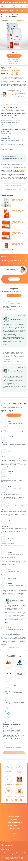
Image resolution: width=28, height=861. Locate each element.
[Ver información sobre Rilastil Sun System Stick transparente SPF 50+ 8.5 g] (6, 246)
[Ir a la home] (14, 836)
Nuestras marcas (11, 10)
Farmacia (3, 10)
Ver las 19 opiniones (14, 647)
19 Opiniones (15, 70)
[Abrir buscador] (5, 6)
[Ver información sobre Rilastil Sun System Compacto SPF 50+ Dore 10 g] (6, 224)
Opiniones (8, 796)
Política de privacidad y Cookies (14, 822)
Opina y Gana (14, 813)
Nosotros (14, 807)
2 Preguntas (5, 70)
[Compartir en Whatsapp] (12, 74)
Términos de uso (10, 747)
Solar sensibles (20, 20)
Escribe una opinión (14, 415)
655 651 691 (9, 849)
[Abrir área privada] (21, 6)
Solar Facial (11, 20)
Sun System (9, 167)
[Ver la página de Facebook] (7, 800)
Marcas (8, 771)
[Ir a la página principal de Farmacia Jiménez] (14, 6)
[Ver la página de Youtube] (21, 800)
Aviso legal (14, 819)
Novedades (8, 784)
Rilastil (18, 10)
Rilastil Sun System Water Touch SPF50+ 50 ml (18, 211)
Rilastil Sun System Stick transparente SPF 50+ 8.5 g (18, 244)
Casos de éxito (19, 784)
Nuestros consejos (19, 772)
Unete (14, 752)
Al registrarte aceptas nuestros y (14, 748)
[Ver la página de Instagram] (12, 800)
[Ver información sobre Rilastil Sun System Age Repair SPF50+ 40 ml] (6, 202)
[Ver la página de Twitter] (16, 800)
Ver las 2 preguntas (14, 394)
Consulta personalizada (14, 93)
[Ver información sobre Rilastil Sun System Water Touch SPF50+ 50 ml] (6, 213)
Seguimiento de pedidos (14, 816)
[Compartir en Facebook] (17, 74)
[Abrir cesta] (26, 6)
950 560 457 (12, 94)
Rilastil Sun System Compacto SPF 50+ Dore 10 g (19, 222)
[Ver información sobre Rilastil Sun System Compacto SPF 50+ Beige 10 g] (6, 235)
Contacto (14, 810)
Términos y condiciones (14, 825)
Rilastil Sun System (10, 19)
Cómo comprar (19, 796)
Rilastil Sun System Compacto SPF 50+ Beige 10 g (19, 233)
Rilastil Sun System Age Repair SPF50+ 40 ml (17, 200)
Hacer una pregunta (14, 296)
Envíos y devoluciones (14, 828)
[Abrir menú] (2, 6)
